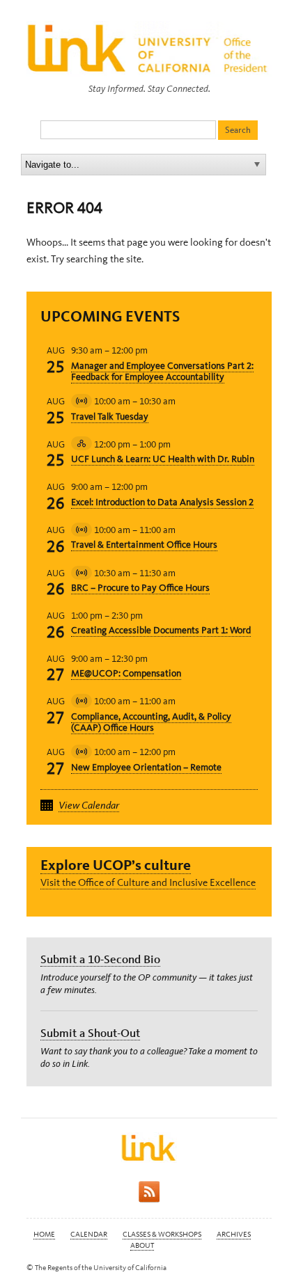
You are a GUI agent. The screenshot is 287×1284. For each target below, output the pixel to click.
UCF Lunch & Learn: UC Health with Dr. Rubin (162, 459)
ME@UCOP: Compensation (126, 673)
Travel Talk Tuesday (109, 416)
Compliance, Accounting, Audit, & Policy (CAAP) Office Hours (151, 722)
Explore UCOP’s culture (115, 864)
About (142, 1245)
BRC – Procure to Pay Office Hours (140, 588)
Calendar (88, 1234)
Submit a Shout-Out (90, 1033)
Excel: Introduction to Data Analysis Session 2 (162, 502)
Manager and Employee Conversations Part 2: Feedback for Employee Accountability (162, 371)
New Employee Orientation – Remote (146, 767)
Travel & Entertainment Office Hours (144, 544)
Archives (234, 1234)
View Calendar (89, 805)
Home (44, 1234)
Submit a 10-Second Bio (100, 959)
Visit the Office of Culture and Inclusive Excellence (148, 882)
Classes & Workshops (162, 1234)
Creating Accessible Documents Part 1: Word (161, 630)
